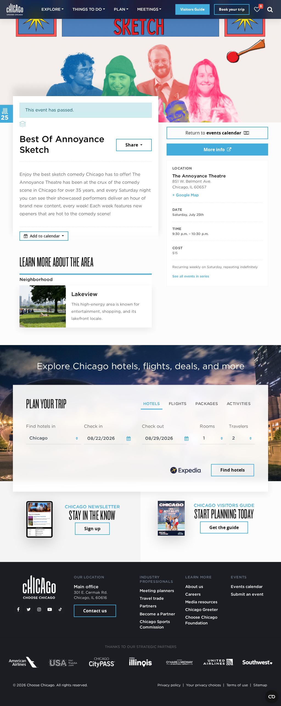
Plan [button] (119, 9)
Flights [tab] (178, 403)
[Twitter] (28, 609)
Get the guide (224, 527)
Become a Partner (157, 614)
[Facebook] (18, 609)
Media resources (201, 601)
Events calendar (247, 586)
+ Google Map (185, 195)
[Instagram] (39, 609)
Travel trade (152, 598)
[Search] (270, 9)
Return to (213, 133)
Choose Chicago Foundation (201, 620)
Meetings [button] (147, 9)
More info (214, 150)
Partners (148, 606)
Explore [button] (51, 9)
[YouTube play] (49, 609)
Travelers (238, 426)
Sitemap (260, 685)
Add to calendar (45, 236)
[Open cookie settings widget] (271, 696)
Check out (153, 426)
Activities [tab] (239, 403)
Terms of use (237, 685)
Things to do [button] (87, 9)
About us (194, 586)
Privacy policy (169, 685)
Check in (93, 426)
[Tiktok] (60, 609)
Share (132, 145)
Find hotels (232, 470)
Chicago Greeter (201, 609)
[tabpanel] (140, 450)
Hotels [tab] (151, 403)
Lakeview (84, 294)
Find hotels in (40, 426)
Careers (193, 594)
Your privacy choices (203, 685)
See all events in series (190, 276)
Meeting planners (157, 590)
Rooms (207, 426)
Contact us (95, 611)
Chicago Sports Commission (155, 624)
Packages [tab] (206, 403)
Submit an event (247, 594)
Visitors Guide (192, 9)
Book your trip (232, 9)
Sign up (92, 529)
